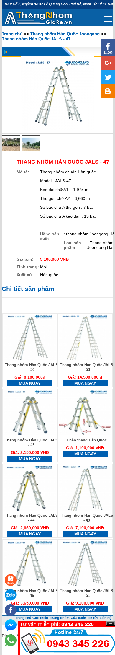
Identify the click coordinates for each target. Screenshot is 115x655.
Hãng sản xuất (49, 236)
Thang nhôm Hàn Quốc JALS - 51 (86, 593)
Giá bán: (25, 259)
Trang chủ (12, 33)
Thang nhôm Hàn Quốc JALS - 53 (86, 367)
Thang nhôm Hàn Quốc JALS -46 (31, 593)
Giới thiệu (40, 618)
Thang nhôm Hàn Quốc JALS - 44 (31, 517)
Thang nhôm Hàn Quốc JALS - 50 (31, 367)
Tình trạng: (28, 267)
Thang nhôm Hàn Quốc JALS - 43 (31, 442)
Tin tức (92, 618)
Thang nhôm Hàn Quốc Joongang (65, 33)
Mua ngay (30, 383)
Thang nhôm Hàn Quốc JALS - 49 (86, 517)
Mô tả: (23, 172)
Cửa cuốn (78, 618)
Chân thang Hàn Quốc (87, 440)
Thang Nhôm (59, 618)
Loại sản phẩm (72, 245)
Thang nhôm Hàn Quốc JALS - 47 (36, 38)
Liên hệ (105, 618)
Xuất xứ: (25, 274)
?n (110, 623)
